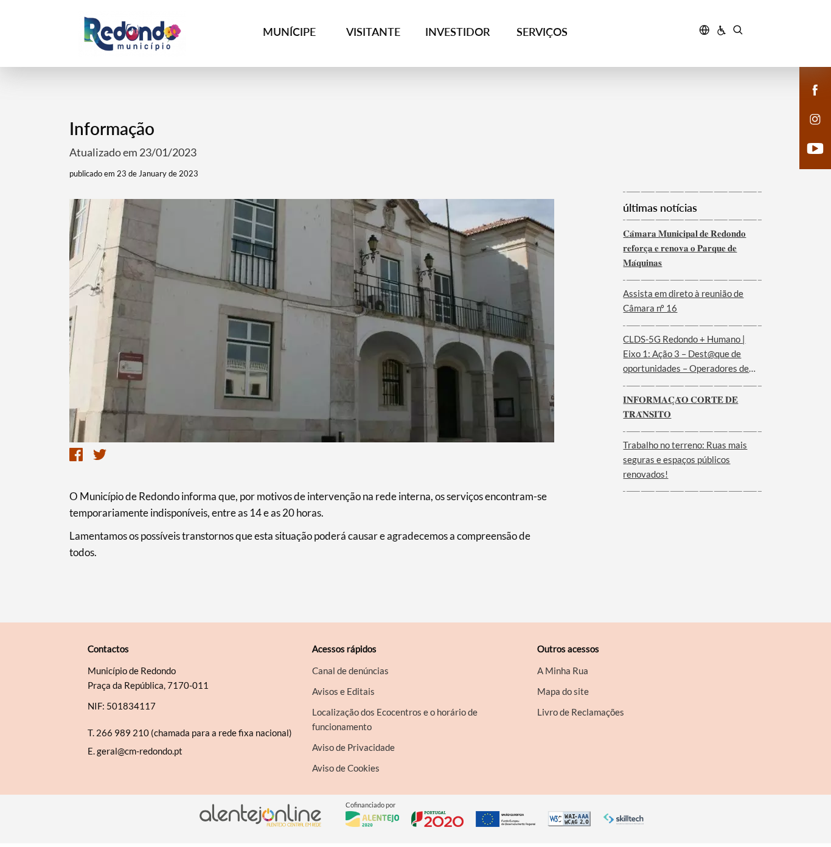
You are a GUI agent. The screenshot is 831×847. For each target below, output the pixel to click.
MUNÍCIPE (289, 31)
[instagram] (815, 118)
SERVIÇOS (542, 31)
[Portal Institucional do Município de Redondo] (162, 34)
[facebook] (815, 89)
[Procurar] (737, 31)
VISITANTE (373, 31)
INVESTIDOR (457, 31)
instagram (808, 131)
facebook (808, 102)
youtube (808, 160)
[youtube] (815, 147)
